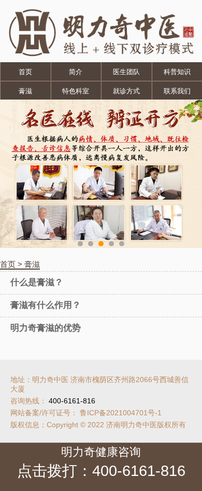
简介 (75, 72)
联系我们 (177, 91)
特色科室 (75, 91)
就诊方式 (126, 91)
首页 (25, 72)
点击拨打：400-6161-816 (101, 470)
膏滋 (25, 91)
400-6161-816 (72, 401)
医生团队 (126, 72)
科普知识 (177, 72)
